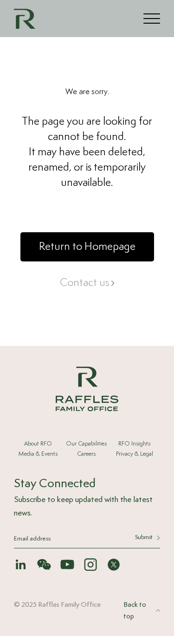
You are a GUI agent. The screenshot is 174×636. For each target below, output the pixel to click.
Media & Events (38, 454)
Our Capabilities (86, 444)
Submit (144, 537)
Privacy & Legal (134, 454)
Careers (86, 454)
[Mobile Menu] (151, 18)
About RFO (38, 444)
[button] (87, 246)
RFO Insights (134, 444)
